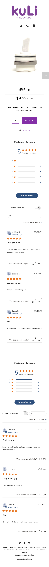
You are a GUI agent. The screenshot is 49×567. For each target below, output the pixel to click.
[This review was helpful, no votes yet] (33, 264)
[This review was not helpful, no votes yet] (39, 264)
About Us (13, 547)
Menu (15, 26)
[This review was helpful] (33, 302)
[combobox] (32, 222)
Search (28, 26)
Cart (34, 26)
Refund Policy (23, 547)
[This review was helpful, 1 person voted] (33, 340)
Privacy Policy (35, 547)
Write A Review (27, 195)
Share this (26, 130)
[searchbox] (21, 208)
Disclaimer (20, 550)
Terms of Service (32, 550)
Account (21, 26)
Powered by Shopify (24, 559)
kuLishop (31, 555)
